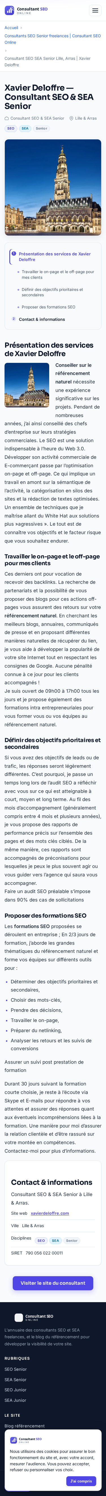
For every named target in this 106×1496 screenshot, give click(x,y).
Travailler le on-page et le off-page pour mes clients (58, 274)
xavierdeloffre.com (50, 1213)
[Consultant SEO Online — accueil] (36, 10)
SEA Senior (16, 1379)
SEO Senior (16, 1369)
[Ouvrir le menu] (95, 10)
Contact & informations (42, 319)
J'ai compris (81, 1481)
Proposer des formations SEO (48, 307)
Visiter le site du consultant (53, 1283)
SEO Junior (16, 1389)
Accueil (11, 27)
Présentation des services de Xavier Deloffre (55, 256)
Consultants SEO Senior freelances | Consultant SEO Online (53, 39)
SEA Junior (15, 1400)
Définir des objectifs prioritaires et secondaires (52, 292)
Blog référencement (25, 1426)
